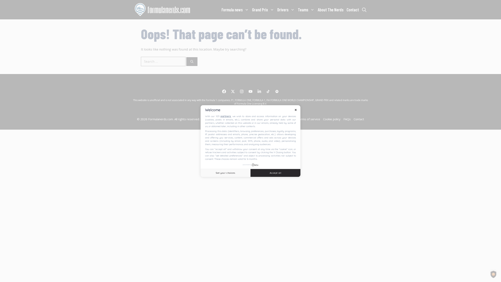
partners (226, 116)
